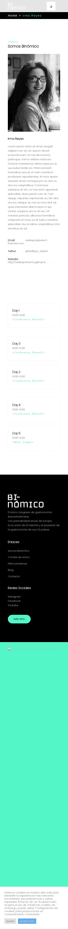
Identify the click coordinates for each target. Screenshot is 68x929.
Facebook (14, 601)
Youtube (13, 605)
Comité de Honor (19, 557)
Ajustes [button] (10, 921)
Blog (10, 570)
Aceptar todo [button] (27, 921)
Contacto (14, 576)
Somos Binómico (18, 551)
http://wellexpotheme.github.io (27, 262)
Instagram (14, 596)
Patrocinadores (17, 563)
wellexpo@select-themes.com (28, 242)
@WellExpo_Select (36, 251)
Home (12, 15)
